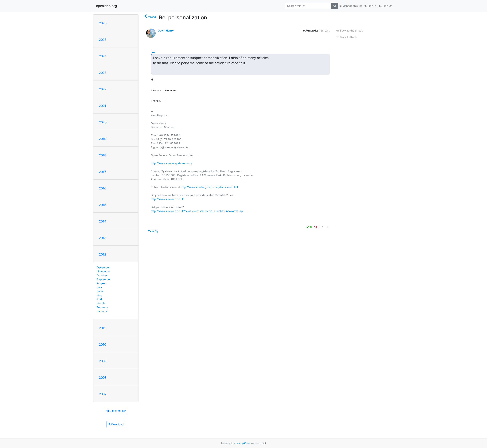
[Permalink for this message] (328, 227)
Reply (154, 231)
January (102, 311)
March (101, 303)
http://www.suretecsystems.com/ (171, 163)
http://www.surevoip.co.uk (167, 199)
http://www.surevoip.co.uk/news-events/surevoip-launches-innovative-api (197, 211)
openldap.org (106, 6)
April (99, 299)
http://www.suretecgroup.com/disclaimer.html (209, 187)
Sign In (371, 5)
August (101, 283)
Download (117, 424)
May (99, 295)
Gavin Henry (166, 30)
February (102, 307)
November (103, 271)
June (100, 291)
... (153, 52)
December (103, 267)
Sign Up (387, 5)
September (104, 279)
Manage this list (352, 5)
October (102, 275)
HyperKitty (243, 443)
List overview (117, 410)
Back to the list (348, 37)
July (99, 287)
